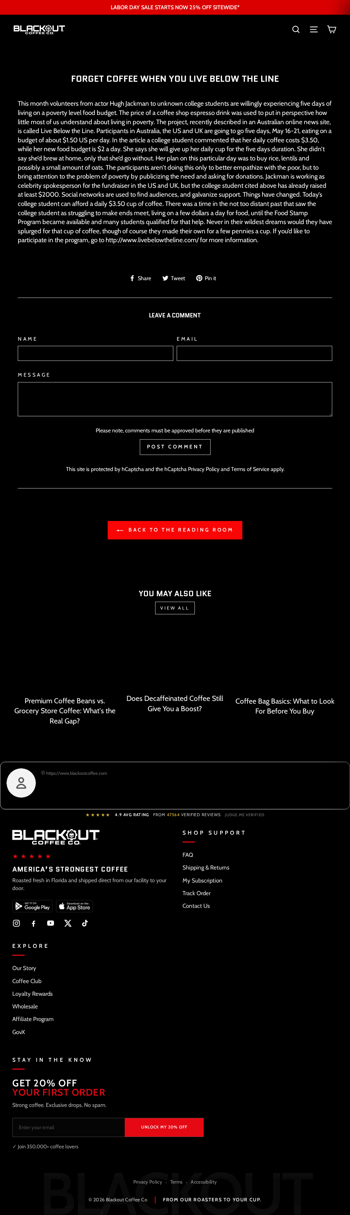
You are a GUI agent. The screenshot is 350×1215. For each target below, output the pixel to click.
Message (34, 374)
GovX (18, 1032)
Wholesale (25, 1006)
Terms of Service (250, 469)
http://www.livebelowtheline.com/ (152, 240)
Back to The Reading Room (180, 530)
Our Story (24, 968)
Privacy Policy (203, 469)
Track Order (197, 893)
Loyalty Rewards (32, 993)
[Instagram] (16, 923)
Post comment (175, 447)
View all (175, 608)
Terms (176, 1182)
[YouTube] (50, 923)
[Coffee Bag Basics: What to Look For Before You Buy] (285, 660)
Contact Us (196, 905)
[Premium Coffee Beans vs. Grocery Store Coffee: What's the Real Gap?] (65, 660)
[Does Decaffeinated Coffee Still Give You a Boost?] (175, 659)
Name (28, 339)
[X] (68, 923)
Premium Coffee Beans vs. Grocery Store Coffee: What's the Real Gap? (65, 710)
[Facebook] (33, 923)
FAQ (188, 854)
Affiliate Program (33, 1019)
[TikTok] (85, 923)
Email (188, 339)
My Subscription (203, 880)
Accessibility (204, 1182)
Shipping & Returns (206, 867)
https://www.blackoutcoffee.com (76, 773)
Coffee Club (26, 981)
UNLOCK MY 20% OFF (164, 1126)
